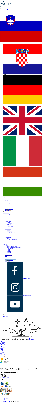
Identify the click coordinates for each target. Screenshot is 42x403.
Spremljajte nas (7, 261)
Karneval (8, 250)
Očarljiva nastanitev (8, 237)
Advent (8, 249)
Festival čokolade (10, 248)
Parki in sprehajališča (10, 223)
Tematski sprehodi (10, 226)
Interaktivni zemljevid (10, 218)
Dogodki (6, 245)
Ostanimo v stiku (5, 258)
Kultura (8, 230)
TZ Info (4, 365)
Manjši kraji (9, 224)
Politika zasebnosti (6, 399)
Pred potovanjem (8, 214)
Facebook (26, 278)
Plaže (8, 225)
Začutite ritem (5, 244)
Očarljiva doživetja (8, 229)
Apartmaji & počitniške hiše (12, 239)
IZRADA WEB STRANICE (5, 401)
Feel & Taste (9, 235)
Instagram (27, 295)
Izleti (8, 234)
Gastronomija (9, 231)
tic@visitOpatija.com (6, 377)
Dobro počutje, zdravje (11, 232)
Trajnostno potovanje (10, 217)
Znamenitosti (9, 222)
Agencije (8, 240)
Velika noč (9, 251)
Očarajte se (4, 199)
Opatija (8, 201)
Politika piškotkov (6, 398)
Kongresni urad (5, 366)
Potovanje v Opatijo (10, 215)
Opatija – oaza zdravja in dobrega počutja (14, 247)
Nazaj (31, 339)
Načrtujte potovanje (6, 213)
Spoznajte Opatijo (8, 200)
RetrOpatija (9, 252)
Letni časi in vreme (10, 216)
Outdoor (8, 233)
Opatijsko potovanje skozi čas (12, 246)
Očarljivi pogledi (8, 221)
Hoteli (8, 238)
